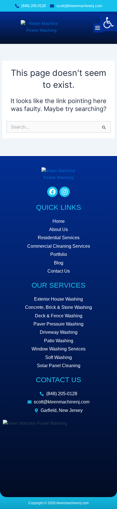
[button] (98, 28)
